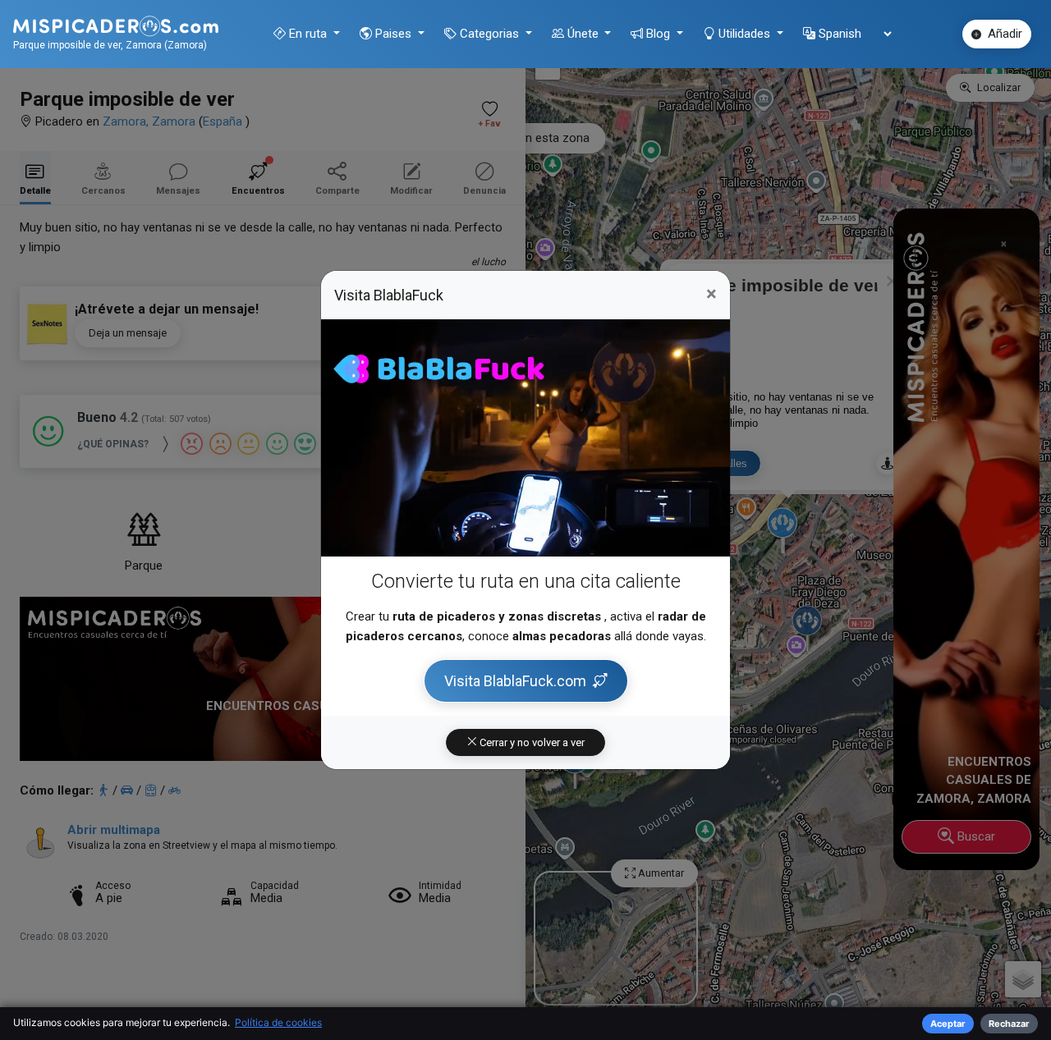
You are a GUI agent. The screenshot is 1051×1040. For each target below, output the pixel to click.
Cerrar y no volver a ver (531, 742)
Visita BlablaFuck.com (515, 681)
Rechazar (1009, 1023)
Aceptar (948, 1023)
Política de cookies (278, 1022)
